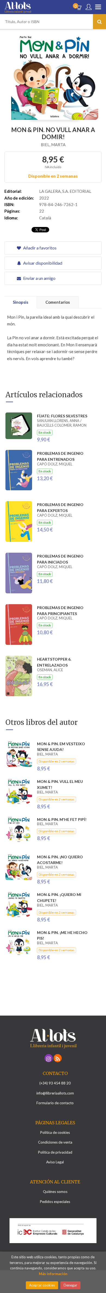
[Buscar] (99, 21)
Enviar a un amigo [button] (38, 278)
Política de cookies (55, 1132)
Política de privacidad (55, 1152)
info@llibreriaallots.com (55, 1093)
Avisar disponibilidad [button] (42, 262)
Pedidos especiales (55, 1201)
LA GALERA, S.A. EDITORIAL (65, 191)
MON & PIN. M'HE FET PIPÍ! (61, 819)
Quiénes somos (55, 1191)
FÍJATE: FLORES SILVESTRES (62, 416)
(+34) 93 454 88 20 (55, 1083)
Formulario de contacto (55, 1103)
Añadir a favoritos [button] (39, 247)
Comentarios (57, 302)
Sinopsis (20, 302)
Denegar (70, 1285)
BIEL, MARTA (53, 144)
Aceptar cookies (42, 1285)
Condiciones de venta (55, 1142)
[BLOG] (58, 1058)
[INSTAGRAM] (49, 1058)
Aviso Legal (55, 1162)
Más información (53, 1274)
